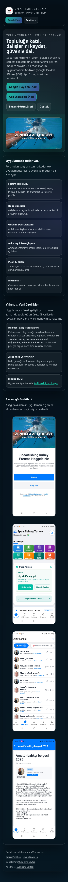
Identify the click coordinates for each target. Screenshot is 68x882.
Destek (44, 106)
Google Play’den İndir (23, 87)
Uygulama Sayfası (26, 862)
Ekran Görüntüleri (21, 106)
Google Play (14, 20)
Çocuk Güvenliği (30, 857)
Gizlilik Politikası (13, 857)
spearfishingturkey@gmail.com (29, 852)
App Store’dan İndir (21, 97)
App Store (31, 20)
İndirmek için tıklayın (46, 383)
